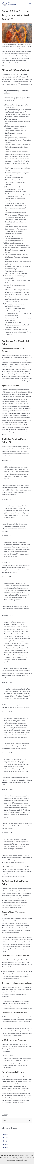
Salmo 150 (5, 1134)
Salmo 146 (5, 1147)
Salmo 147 (5, 1144)
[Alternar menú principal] (30, 3)
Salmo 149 (5, 1138)
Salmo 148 (5, 1141)
